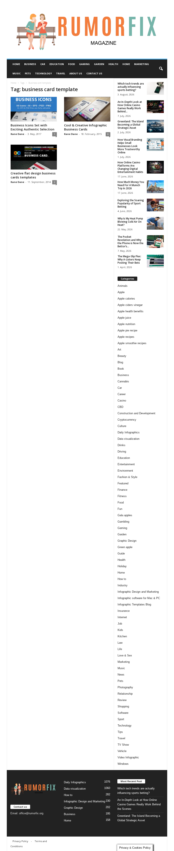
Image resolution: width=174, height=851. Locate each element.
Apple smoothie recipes (132, 343)
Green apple (125, 547)
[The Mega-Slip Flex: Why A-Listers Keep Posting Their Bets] (155, 261)
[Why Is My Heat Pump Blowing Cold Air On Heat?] (155, 223)
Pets (28, 73)
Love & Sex (125, 655)
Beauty (122, 356)
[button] (161, 69)
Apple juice (124, 317)
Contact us (94, 73)
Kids (120, 630)
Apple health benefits (130, 311)
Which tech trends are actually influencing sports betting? (131, 87)
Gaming (84, 64)
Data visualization (128, 438)
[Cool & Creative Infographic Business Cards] (87, 109)
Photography (125, 687)
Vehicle (122, 751)
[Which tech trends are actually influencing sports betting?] (155, 88)
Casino (122, 400)
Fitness (122, 496)
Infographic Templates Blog (134, 604)
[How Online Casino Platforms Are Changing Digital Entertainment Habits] (155, 167)
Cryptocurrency (127, 419)
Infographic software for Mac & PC (139, 598)
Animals (123, 285)
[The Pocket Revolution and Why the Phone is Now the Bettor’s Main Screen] (155, 241)
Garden (99, 64)
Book (121, 368)
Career (122, 394)
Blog (120, 362)
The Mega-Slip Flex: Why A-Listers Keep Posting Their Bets (129, 259)
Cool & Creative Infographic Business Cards (85, 127)
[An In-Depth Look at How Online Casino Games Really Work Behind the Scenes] (155, 106)
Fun (120, 508)
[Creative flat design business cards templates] (34, 157)
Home (16, 64)
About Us (75, 73)
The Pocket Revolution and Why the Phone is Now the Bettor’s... (130, 241)
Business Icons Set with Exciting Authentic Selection (32, 127)
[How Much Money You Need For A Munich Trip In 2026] (155, 186)
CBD (120, 407)
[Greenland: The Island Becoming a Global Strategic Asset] (155, 126)
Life (120, 649)
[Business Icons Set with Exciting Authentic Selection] (34, 109)
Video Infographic (128, 757)
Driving (122, 451)
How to (122, 579)
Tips (120, 732)
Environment (125, 470)
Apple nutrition (126, 324)
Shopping (123, 706)
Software (123, 712)
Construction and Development (136, 413)
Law (120, 642)
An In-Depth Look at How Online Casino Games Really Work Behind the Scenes (139, 804)
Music (17, 73)
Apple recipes (126, 336)
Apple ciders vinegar (130, 305)
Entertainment (126, 464)
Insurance (124, 610)
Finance (122, 489)
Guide (121, 553)
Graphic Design (127, 540)
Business (30, 64)
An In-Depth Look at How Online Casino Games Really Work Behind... (130, 106)
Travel (60, 73)
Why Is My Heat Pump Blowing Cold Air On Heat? (130, 222)
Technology (43, 73)
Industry (123, 585)
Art (119, 349)
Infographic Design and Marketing (138, 591)
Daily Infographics (129, 432)
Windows (123, 763)
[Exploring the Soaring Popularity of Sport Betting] (155, 205)
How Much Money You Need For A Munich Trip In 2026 (131, 185)
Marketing (141, 64)
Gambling (123, 521)
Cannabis (123, 381)
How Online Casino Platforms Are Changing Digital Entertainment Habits (130, 167)
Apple (121, 292)
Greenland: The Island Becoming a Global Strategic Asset (131, 125)
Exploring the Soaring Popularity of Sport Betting (131, 203)
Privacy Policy (20, 841)
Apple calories (126, 298)
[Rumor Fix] (87, 29)
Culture (122, 426)
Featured (123, 483)
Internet (122, 617)
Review (122, 700)
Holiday (122, 566)
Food (71, 64)
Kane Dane (17, 134)
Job (120, 623)
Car (42, 64)
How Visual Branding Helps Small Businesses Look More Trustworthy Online (130, 146)
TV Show (123, 744)
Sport (121, 719)
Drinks (121, 445)
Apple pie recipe (127, 330)
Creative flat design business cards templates (33, 175)
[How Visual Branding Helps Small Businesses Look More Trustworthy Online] (155, 144)
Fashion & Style (127, 477)
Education (56, 64)
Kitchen (122, 636)
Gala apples (125, 515)
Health (113, 64)
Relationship (125, 693)
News (121, 674)
